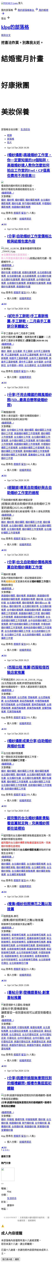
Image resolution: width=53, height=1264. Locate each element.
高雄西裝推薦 (19, 708)
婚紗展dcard (41, 602)
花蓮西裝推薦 (14, 711)
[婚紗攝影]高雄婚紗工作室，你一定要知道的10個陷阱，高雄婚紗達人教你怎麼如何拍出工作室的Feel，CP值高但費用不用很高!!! (29, 165)
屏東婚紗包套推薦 (36, 283)
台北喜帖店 (15, 1034)
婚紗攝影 (20, 200)
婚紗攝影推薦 (32, 200)
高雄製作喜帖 (34, 1045)
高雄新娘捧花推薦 (36, 949)
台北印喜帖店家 (30, 1034)
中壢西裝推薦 (42, 701)
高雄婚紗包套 (23, 286)
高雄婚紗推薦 (28, 599)
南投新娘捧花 (19, 942)
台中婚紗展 (41, 1123)
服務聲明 (32, 1220)
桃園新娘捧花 (12, 956)
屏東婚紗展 (43, 1126)
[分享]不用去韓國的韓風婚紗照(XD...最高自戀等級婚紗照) (29, 400)
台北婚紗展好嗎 (30, 606)
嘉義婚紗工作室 (36, 454)
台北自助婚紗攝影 (32, 634)
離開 (17, 1259)
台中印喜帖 (39, 1038)
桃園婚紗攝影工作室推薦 (27, 444)
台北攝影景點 (39, 867)
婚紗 (3, 200)
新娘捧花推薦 (19, 935)
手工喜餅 (28, 351)
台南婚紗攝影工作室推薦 (32, 447)
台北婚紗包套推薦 (11, 279)
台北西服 (22, 697)
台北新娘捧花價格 (28, 959)
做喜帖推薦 (36, 1027)
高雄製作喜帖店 (17, 1045)
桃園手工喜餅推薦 (19, 358)
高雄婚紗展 (30, 1126)
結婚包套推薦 (29, 272)
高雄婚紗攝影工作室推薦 (27, 433)
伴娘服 (11, 1119)
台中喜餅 (39, 362)
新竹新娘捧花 (19, 938)
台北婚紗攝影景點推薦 (24, 871)
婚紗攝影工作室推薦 (33, 529)
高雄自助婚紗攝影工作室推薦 (29, 617)
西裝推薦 (33, 697)
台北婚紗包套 (44, 276)
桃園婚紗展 (15, 1123)
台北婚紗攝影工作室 (39, 781)
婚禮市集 (20, 1119)
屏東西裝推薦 (34, 708)
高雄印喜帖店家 (22, 1041)
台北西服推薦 (12, 701)
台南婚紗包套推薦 (16, 283)
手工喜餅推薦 (12, 354)
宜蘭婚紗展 (7, 1130)
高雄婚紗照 (43, 595)
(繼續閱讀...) (7, 193)
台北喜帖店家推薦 (19, 1031)
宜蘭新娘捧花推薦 (36, 942)
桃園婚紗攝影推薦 (21, 207)
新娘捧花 (6, 935)
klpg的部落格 (15, 27)
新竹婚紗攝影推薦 (32, 203)
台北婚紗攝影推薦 (36, 774)
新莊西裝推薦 (27, 701)
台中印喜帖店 (24, 1038)
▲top (3, 224)
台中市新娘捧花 (9, 959)
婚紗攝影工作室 (43, 430)
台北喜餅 (18, 351)
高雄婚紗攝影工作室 (29, 613)
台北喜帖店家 (36, 1031)
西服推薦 (12, 697)
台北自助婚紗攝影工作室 (18, 631)
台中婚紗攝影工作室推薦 (22, 440)
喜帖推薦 (12, 1027)
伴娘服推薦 (31, 1119)
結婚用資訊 (25, 219)
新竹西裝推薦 (8, 704)
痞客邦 (17, 213)
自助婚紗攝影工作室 (15, 788)
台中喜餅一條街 (15, 365)
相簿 (9, 135)
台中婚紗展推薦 (15, 610)
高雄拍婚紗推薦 (33, 610)
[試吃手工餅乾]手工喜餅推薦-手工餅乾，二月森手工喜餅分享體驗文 (29, 321)
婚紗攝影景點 (23, 867)
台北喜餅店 (30, 365)
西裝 (3, 697)
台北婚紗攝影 (16, 525)
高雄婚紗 (32, 595)
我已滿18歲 (7, 1259)
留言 (23, 213)
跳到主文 (6, 35)
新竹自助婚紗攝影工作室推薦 (24, 624)
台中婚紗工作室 (15, 430)
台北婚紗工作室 (22, 437)
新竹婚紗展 (28, 1123)
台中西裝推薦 (23, 704)
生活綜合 (25, 129)
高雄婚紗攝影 (8, 595)
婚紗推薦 (21, 595)
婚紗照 (11, 200)
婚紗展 (40, 599)
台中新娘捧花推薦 (26, 945)
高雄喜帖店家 (39, 1041)
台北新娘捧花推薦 (36, 935)
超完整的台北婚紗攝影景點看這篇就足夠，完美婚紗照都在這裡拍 (28, 823)
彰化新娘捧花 (27, 956)
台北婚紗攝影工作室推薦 (14, 785)
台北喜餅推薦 (44, 365)
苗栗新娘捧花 (42, 956)
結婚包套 (17, 272)
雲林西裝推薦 (39, 704)
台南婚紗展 (18, 1126)
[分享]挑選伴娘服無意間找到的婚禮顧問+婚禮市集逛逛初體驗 (29, 1083)
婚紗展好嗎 (15, 606)
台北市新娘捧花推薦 (27, 952)
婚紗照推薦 (30, 525)
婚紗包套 (17, 203)
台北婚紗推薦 (14, 529)
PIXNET (13, 1217)
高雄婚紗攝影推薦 (11, 599)
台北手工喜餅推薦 (29, 354)
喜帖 (3, 1027)
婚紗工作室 (7, 433)
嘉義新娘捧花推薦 (36, 938)
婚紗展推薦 (28, 602)
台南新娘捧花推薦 (16, 949)
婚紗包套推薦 (28, 279)
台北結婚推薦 (29, 276)
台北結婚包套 (14, 276)
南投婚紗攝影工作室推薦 (14, 454)
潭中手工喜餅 (26, 362)
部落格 (10, 139)
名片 (9, 142)
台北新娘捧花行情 (18, 963)
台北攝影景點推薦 (16, 874)
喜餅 (9, 351)
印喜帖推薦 (23, 1027)
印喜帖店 (12, 1038)
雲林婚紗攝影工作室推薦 (36, 451)
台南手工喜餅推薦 (39, 358)
